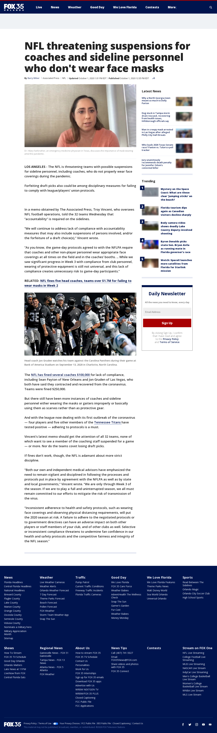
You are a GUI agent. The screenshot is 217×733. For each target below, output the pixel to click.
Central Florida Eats (14, 677)
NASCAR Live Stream (194, 668)
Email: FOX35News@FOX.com (124, 658)
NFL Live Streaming (193, 652)
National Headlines (14, 590)
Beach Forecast (48, 602)
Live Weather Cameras (52, 582)
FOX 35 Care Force (121, 586)
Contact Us (81, 661)
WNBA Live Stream (193, 690)
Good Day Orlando (14, 661)
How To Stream (13, 652)
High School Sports (193, 597)
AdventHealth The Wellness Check (126, 596)
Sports (188, 577)
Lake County (11, 602)
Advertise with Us (84, 685)
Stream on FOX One (197, 648)
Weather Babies (120, 590)
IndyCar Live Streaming (195, 672)
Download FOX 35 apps (88, 681)
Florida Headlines (13, 582)
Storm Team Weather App (54, 614)
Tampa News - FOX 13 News (52, 661)
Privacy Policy (171, 339)
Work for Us (82, 669)
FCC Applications (84, 705)
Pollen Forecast (48, 606)
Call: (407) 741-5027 (122, 652)
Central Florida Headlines (17, 586)
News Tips (119, 648)
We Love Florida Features (161, 582)
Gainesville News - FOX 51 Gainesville (54, 654)
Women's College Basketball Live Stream (195, 685)
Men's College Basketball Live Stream (196, 678)
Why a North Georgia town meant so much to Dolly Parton (156, 100)
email (210, 724)
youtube (203, 724)
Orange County (12, 610)
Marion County (12, 606)
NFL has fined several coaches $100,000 (61, 375)
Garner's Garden (120, 605)
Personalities (82, 665)
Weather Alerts (48, 586)
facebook (183, 724)
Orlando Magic (191, 589)
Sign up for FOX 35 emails (89, 677)
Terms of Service (169, 342)
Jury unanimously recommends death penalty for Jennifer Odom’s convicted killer (157, 163)
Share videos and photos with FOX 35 (125, 665)
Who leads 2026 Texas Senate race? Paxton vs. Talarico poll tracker (157, 147)
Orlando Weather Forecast (54, 590)
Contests (154, 648)
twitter (190, 724)
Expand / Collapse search (211, 7)
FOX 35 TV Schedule (15, 656)
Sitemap (8, 638)
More (172, 7)
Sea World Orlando (157, 594)
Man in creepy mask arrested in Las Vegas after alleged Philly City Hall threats (157, 132)
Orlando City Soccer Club (196, 593)
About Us (82, 648)
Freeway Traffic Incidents (89, 590)
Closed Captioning (85, 697)
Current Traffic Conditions (89, 586)
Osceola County (13, 614)
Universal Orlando (156, 598)
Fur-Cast (116, 609)
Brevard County (12, 594)
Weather (46, 577)
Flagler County (12, 598)
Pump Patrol (82, 582)
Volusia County (12, 623)
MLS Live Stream (192, 694)
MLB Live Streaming (194, 664)
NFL (64, 78)
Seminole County (13, 618)
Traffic (80, 577)
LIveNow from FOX (14, 673)
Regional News (51, 648)
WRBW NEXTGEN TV (86, 689)
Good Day (118, 577)
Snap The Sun (47, 618)
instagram (196, 724)
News (8, 577)
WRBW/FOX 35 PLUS (86, 693)
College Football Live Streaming (194, 658)
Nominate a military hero (18, 627)
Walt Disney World (157, 590)
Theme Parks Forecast (52, 598)
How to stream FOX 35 (88, 652)
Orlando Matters (13, 665)
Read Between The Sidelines (193, 584)
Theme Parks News (158, 586)
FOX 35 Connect (120, 671)
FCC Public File (83, 701)
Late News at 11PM (15, 669)
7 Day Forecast (48, 594)
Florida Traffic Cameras (88, 594)
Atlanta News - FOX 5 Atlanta (51, 668)
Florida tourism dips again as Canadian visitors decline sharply (176, 211)
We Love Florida (120, 582)
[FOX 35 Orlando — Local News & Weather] (15, 7)
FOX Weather (47, 610)
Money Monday (120, 617)
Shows (9, 648)
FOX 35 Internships (85, 673)
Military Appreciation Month (15, 632)
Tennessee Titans (108, 422)
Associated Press (51, 78)
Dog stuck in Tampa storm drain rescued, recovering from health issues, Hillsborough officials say (156, 117)
